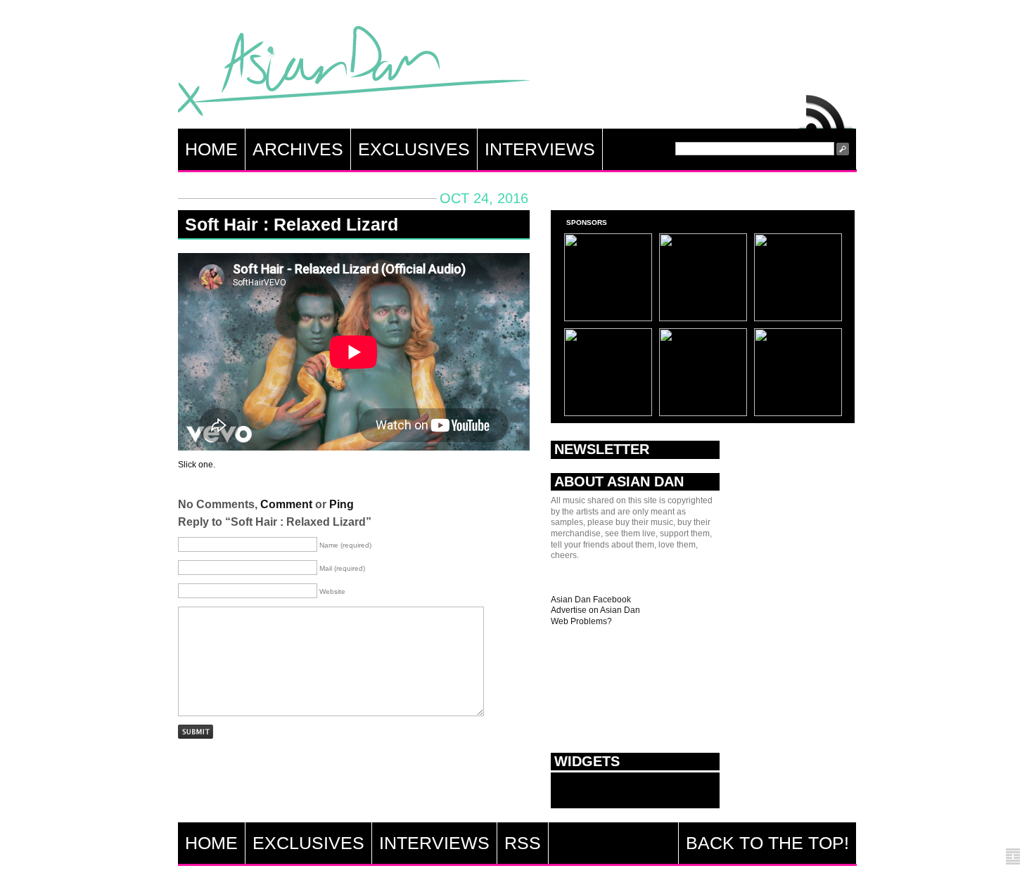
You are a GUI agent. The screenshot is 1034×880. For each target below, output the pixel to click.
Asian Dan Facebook (591, 599)
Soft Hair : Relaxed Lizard (291, 224)
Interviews (540, 149)
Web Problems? (581, 621)
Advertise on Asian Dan (595, 610)
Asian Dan (354, 74)
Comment (286, 504)
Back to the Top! (767, 843)
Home (211, 149)
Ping (341, 504)
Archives (298, 149)
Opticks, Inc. (1013, 857)
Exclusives (414, 149)
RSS (826, 108)
